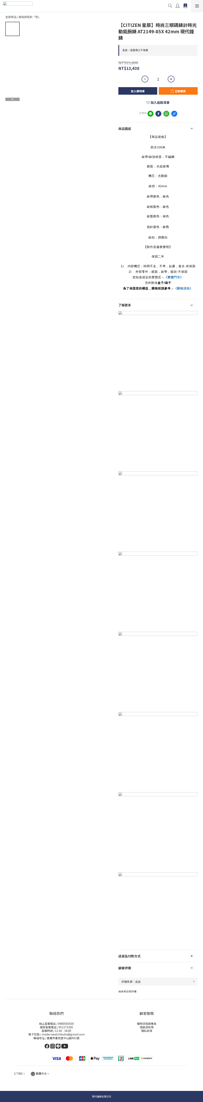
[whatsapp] (166, 114)
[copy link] (174, 114)
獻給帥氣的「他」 (30, 17)
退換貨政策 (147, 1027)
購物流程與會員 (146, 1024)
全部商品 (10, 17)
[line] (150, 114)
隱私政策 (146, 1031)
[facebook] (158, 114)
